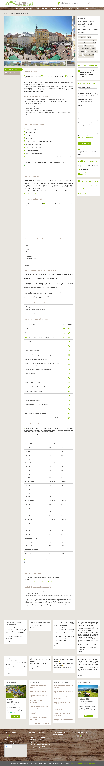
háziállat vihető (92, 43)
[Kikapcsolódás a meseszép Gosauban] (88, 691)
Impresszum (33, 735)
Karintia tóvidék (89, 45)
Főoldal (6, 13)
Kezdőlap (19, 8)
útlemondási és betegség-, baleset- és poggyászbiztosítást (40, 582)
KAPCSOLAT (78, 8)
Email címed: (81, 111)
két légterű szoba (84, 48)
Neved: (80, 105)
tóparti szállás (89, 57)
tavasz (81, 57)
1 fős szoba (82, 37)
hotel (81, 45)
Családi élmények (56, 8)
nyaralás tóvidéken (92, 51)
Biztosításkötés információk (37, 742)
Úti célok (69, 8)
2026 (89, 37)
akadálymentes (84, 40)
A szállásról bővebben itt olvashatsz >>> (36, 194)
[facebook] (78, 736)
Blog (86, 8)
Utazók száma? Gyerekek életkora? (87, 93)
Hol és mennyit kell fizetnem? (89, 186)
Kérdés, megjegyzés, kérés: (85, 122)
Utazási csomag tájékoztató (37, 739)
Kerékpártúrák (42, 8)
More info (12, 712)
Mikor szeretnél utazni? (84, 87)
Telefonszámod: (82, 117)
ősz (81, 54)
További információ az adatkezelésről (85, 763)
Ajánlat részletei (12, 69)
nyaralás (82, 51)
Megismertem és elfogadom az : (88, 136)
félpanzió (82, 43)
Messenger (83, 174)
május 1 (94, 48)
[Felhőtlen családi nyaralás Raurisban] (16, 691)
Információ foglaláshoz (35, 748)
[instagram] (81, 736)
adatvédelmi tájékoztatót (85, 137)
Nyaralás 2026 (30, 8)
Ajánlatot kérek (12, 73)
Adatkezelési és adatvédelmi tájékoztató (40, 744)
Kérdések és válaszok (35, 741)
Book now (16, 716)
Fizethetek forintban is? (87, 189)
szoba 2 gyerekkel (89, 54)
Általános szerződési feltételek (37, 737)
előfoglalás (94, 40)
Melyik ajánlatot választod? (86, 100)
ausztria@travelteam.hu (87, 172)
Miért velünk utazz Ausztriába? (37, 746)
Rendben (73, 763)
